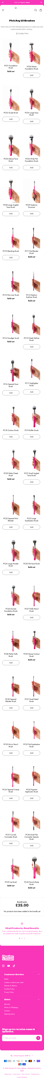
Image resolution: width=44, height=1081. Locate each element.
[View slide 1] (19, 938)
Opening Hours (9, 1014)
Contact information (22, 1077)
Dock (22, 1070)
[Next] (41, 2)
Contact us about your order (14, 982)
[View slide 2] (22, 938)
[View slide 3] (24, 938)
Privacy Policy (9, 992)
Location (7, 1011)
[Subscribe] (38, 1038)
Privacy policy (16, 1074)
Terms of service (25, 1074)
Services (7, 1004)
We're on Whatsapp (11, 1007)
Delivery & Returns (10, 986)
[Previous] (3, 2)
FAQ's (6, 979)
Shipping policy (35, 1074)
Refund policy (8, 1074)
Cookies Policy (9, 989)
